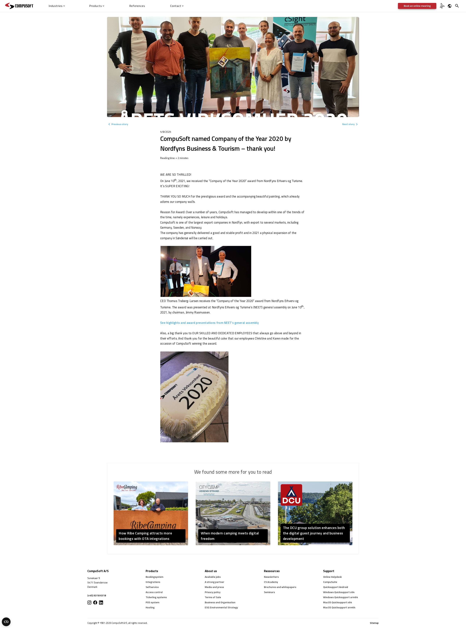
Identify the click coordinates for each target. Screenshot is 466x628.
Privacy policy (212, 592)
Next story (348, 124)
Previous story (119, 124)
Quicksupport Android (335, 587)
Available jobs (213, 577)
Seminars (269, 592)
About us (211, 571)
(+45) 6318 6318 (96, 595)
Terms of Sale (213, 597)
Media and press (214, 587)
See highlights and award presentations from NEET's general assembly (209, 322)
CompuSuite (330, 582)
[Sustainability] (442, 8)
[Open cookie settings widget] (6, 621)
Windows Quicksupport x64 (338, 592)
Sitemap (374, 623)
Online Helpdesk (332, 577)
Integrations (153, 582)
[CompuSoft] (19, 6)
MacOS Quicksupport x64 (337, 602)
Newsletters (271, 577)
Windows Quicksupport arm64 (340, 597)
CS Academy (271, 582)
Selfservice (152, 587)
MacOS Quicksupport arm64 (339, 607)
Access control (154, 592)
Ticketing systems (156, 597)
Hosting (150, 607)
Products (152, 571)
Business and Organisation (220, 602)
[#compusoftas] (101, 603)
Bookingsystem (154, 577)
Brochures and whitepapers (280, 587)
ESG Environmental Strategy (221, 607)
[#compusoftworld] (89, 603)
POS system (152, 602)
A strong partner (214, 582)
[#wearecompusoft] (95, 603)
